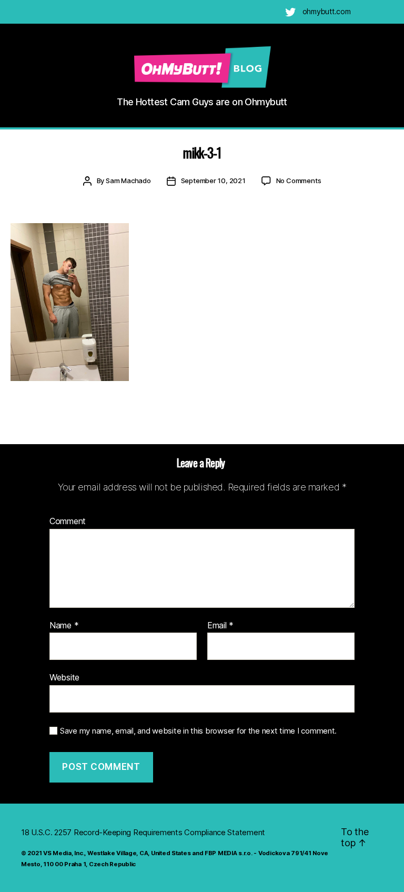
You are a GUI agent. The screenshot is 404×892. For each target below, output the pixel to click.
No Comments (298, 180)
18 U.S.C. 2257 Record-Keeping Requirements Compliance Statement (143, 832)
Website (64, 677)
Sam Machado (128, 180)
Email (220, 625)
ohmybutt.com (326, 11)
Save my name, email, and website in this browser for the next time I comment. (198, 731)
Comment (67, 521)
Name (63, 625)
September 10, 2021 (213, 180)
